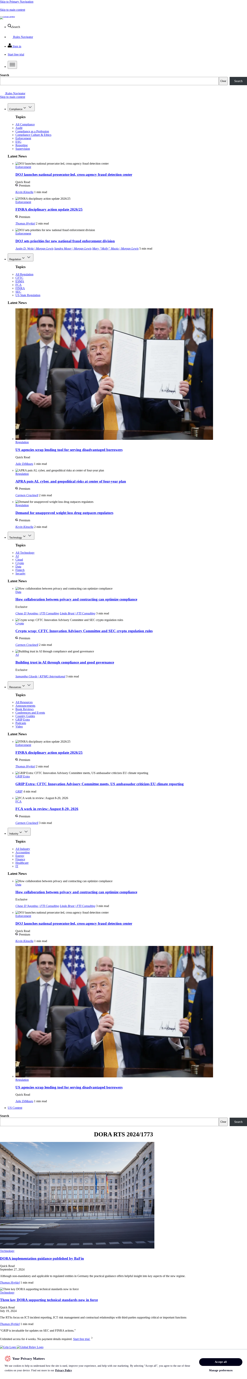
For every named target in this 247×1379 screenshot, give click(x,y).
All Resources (24, 702)
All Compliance (25, 124)
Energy (19, 855)
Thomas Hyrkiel (25, 223)
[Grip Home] (8, 1347)
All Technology (25, 552)
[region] (123, 1364)
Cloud (19, 559)
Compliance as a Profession (32, 131)
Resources (15, 687)
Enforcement (23, 138)
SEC (18, 291)
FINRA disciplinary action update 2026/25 (49, 209)
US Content (15, 1107)
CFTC (19, 277)
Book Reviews (24, 709)
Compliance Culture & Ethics (33, 134)
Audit (18, 128)
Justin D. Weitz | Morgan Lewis (34, 248)
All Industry (22, 849)
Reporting (21, 145)
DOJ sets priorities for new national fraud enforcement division (65, 241)
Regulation (15, 259)
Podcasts (20, 723)
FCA (18, 284)
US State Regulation (27, 295)
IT (16, 866)
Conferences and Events (30, 712)
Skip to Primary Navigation (16, 1)
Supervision (22, 148)
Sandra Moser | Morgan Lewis (72, 248)
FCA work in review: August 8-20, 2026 (46, 809)
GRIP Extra (22, 719)
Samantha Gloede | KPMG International (40, 676)
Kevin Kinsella (24, 192)
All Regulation (24, 274)
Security (20, 573)
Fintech (20, 570)
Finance (20, 859)
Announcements (25, 705)
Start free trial (81, 1339)
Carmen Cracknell (26, 495)
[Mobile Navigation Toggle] (12, 65)
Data (18, 566)
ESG (18, 141)
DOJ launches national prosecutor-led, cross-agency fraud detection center (73, 174)
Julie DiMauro (24, 463)
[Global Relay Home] (30, 1347)
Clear (223, 81)
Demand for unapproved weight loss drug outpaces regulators (64, 513)
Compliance (15, 109)
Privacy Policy (63, 1370)
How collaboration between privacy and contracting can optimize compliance (76, 599)
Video (19, 726)
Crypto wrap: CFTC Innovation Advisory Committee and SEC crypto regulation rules (84, 631)
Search (4, 75)
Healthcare (22, 862)
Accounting (22, 852)
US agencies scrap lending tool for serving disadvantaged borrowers (69, 450)
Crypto (19, 563)
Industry (13, 833)
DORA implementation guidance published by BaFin (42, 1258)
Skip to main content (12, 9)
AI (17, 556)
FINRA (20, 288)
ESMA (19, 281)
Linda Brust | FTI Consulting (77, 613)
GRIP (19, 791)
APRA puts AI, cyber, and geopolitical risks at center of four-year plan (70, 481)
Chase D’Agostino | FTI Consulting (37, 613)
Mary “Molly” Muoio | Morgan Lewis (115, 248)
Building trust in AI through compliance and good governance (64, 662)
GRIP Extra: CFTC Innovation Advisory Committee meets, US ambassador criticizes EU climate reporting (99, 784)
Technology (15, 537)
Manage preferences (221, 1370)
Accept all (221, 1361)
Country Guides (25, 716)
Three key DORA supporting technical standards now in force (49, 1300)
